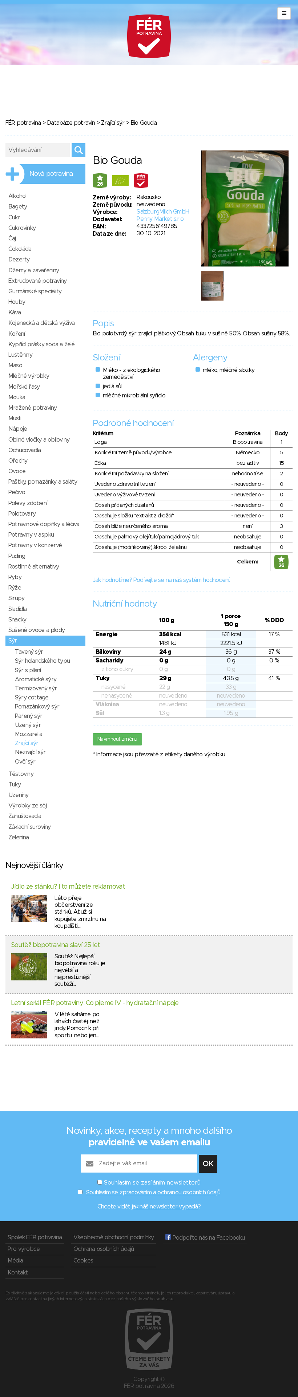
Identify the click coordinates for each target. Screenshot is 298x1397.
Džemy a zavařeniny (33, 270)
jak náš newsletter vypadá (165, 1207)
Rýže (14, 588)
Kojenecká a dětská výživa (41, 323)
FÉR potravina (23, 123)
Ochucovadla (24, 450)
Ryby (14, 577)
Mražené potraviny (32, 408)
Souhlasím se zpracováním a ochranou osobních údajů (153, 1192)
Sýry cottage (31, 697)
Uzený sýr (28, 725)
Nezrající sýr (30, 752)
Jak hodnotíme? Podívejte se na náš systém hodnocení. (161, 580)
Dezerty (18, 260)
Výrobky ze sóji (27, 806)
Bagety (17, 207)
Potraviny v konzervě (35, 545)
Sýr (12, 641)
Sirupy (16, 598)
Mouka (16, 397)
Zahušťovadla (24, 816)
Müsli (14, 418)
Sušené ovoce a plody (36, 630)
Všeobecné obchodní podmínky (113, 1237)
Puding (16, 556)
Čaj (12, 238)
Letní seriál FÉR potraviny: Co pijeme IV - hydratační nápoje (94, 1003)
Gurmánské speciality (34, 291)
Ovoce (16, 471)
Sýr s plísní (28, 670)
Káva (14, 312)
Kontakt (18, 1273)
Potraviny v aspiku (31, 535)
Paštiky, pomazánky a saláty (42, 482)
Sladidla (17, 609)
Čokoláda (20, 249)
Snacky (17, 620)
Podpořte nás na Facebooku (208, 1238)
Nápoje (17, 429)
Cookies (83, 1261)
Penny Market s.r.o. (160, 219)
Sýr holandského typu (42, 661)
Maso (15, 365)
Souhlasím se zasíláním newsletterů (152, 1183)
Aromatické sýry (35, 679)
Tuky (14, 785)
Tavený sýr (29, 652)
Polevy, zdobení (27, 503)
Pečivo (16, 492)
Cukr (14, 217)
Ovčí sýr (25, 762)
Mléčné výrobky (28, 376)
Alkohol (17, 196)
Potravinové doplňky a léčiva (44, 524)
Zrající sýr (112, 123)
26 (100, 184)
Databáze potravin (71, 123)
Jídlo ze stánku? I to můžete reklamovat (68, 887)
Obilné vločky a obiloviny (38, 440)
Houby (16, 302)
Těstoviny (20, 774)
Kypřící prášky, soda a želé (41, 344)
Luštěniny (20, 355)
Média (15, 1261)
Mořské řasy (24, 387)
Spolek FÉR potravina (35, 1237)
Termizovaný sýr (36, 688)
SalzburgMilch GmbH (163, 212)
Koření (16, 334)
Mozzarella (28, 734)
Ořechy (17, 461)
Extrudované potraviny (37, 281)
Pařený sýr (28, 716)
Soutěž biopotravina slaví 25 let (55, 945)
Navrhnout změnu (117, 739)
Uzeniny (18, 795)
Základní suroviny (29, 827)
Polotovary (22, 514)
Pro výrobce (24, 1249)
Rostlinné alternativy (33, 567)
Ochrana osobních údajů (103, 1249)
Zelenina (18, 837)
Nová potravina (51, 174)
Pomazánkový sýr (37, 707)
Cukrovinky (22, 228)
